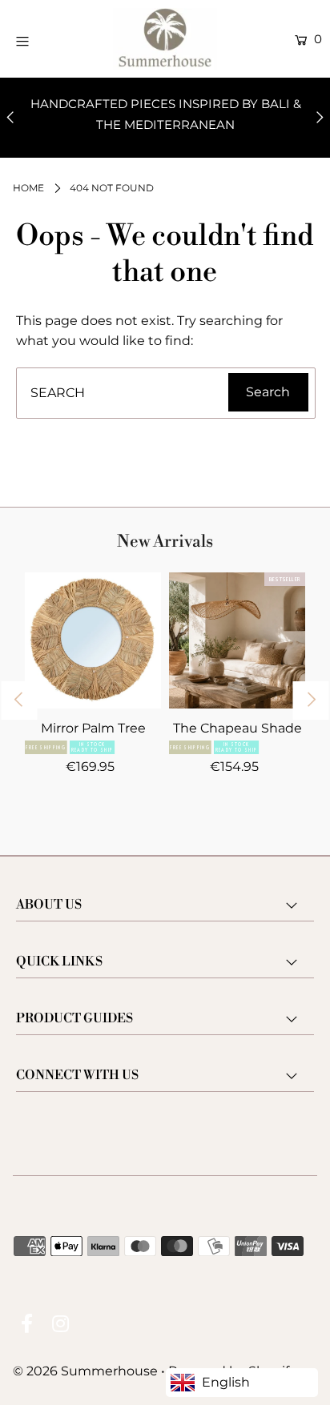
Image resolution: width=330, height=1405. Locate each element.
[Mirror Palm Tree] (93, 640)
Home (28, 188)
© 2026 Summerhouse (85, 1371)
